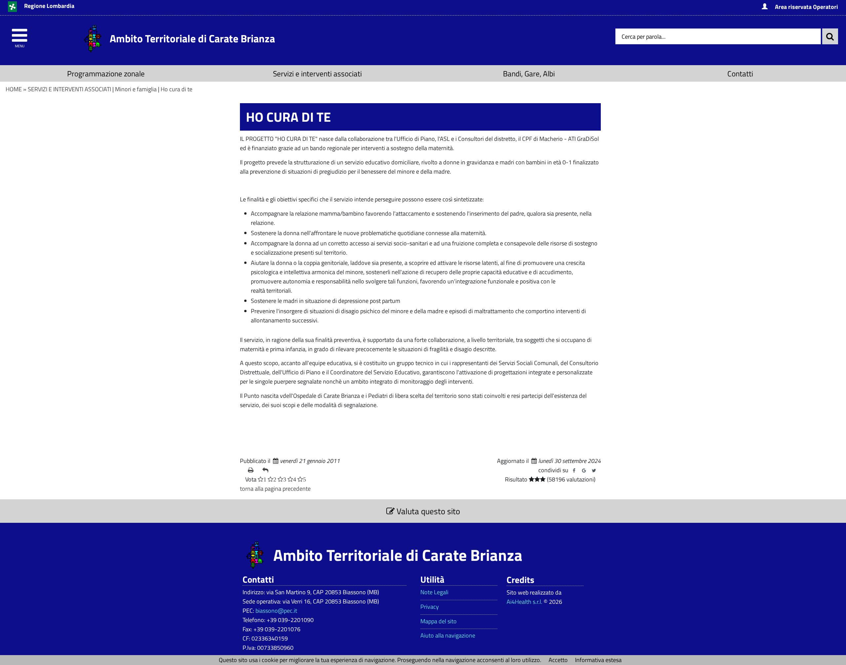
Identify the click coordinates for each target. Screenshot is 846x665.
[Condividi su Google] (584, 470)
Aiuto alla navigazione (447, 635)
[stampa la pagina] (252, 470)
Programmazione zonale (106, 73)
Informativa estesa (598, 659)
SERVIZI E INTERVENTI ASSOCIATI (69, 89)
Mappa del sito (438, 621)
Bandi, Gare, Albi (529, 73)
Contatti (740, 73)
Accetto (558, 659)
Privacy (429, 606)
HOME (14, 89)
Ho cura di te (176, 89)
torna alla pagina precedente (275, 488)
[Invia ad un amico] (267, 470)
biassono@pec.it (276, 610)
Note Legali (434, 592)
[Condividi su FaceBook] (574, 470)
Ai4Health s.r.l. (524, 601)
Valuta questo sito (427, 511)
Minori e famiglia (136, 89)
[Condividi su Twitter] (593, 470)
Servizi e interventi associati (317, 73)
